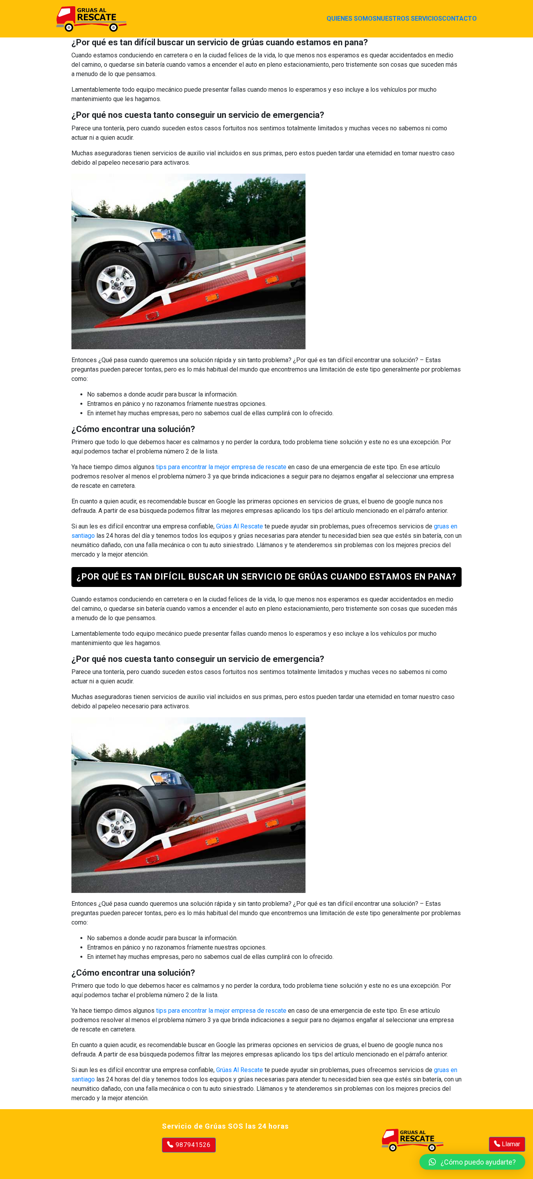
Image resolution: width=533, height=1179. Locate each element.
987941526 (192, 1145)
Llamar (510, 1144)
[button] (472, 1162)
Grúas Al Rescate (239, 526)
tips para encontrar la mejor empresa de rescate (221, 467)
